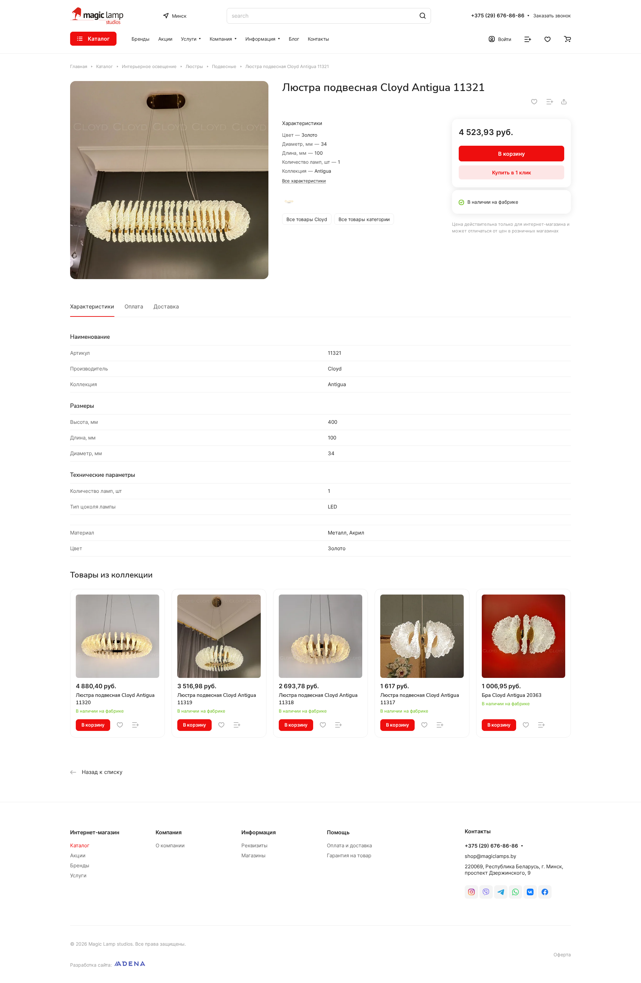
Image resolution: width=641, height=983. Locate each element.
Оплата (134, 306)
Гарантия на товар (349, 855)
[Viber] (486, 892)
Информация (258, 832)
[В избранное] (534, 102)
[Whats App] (515, 892)
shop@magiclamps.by (490, 856)
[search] (422, 16)
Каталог (79, 845)
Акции (77, 855)
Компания (169, 832)
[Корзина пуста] (567, 38)
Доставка (166, 306)
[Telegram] (500, 892)
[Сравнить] (550, 102)
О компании (170, 845)
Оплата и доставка (349, 845)
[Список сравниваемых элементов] (527, 38)
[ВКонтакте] (530, 892)
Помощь (338, 832)
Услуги (78, 875)
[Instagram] (471, 892)
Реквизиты (254, 845)
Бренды (79, 865)
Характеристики (92, 306)
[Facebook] (545, 892)
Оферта (562, 954)
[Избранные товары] (548, 38)
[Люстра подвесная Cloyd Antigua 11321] (169, 180)
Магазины (253, 855)
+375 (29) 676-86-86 (497, 16)
